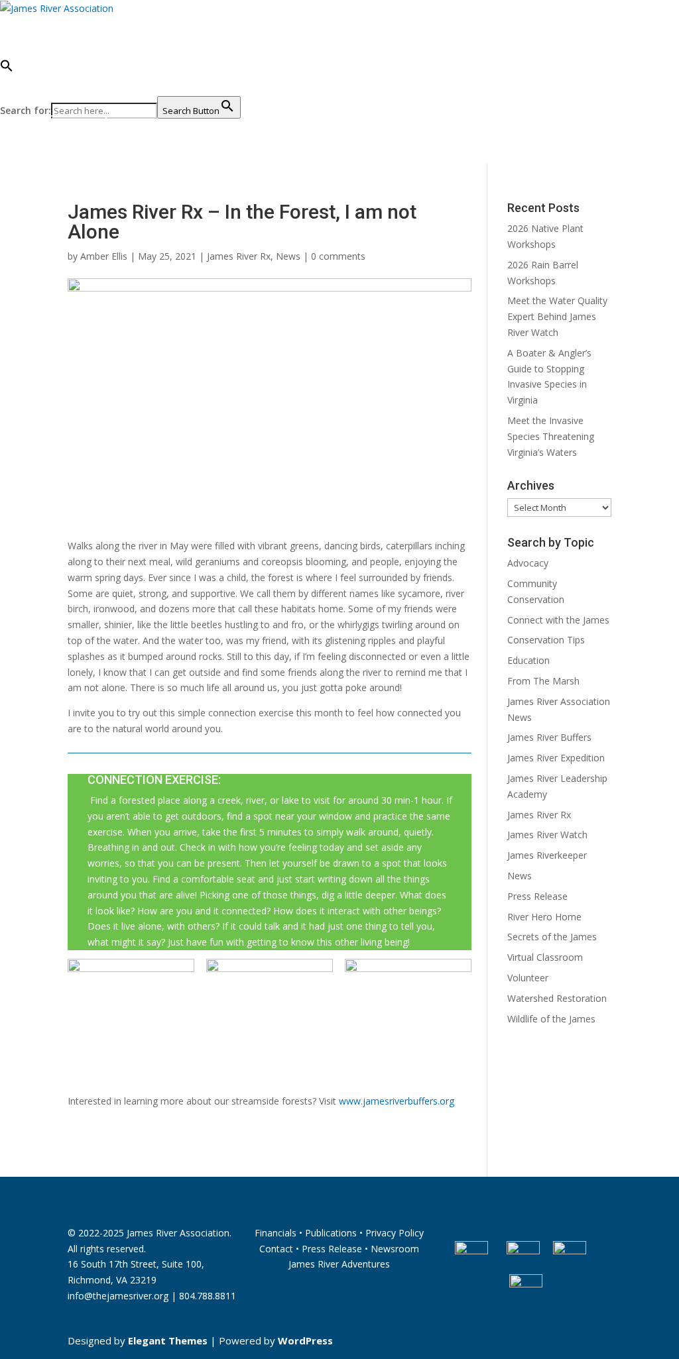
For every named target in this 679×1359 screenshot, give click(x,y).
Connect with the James (558, 620)
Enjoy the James (391, 23)
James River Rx (239, 256)
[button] (120, 77)
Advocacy (527, 563)
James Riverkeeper (547, 855)
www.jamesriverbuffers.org (396, 1101)
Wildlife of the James (551, 1018)
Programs (154, 23)
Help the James (514, 23)
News (288, 256)
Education (528, 660)
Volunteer (527, 977)
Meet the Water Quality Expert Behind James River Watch (557, 316)
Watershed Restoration (557, 998)
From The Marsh (543, 681)
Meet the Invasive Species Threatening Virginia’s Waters (550, 436)
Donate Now (53, 129)
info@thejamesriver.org (118, 1295)
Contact (276, 1248)
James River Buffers (549, 737)
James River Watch (547, 834)
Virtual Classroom (545, 957)
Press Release (537, 896)
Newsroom (395, 1248)
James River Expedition (556, 757)
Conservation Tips (546, 639)
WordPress (305, 1340)
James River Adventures (339, 1264)
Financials (275, 1232)
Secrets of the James (552, 936)
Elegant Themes (168, 1340)
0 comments (338, 256)
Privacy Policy (394, 1232)
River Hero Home (544, 916)
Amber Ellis (103, 256)
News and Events (263, 23)
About (77, 23)
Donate (21, 23)
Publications (331, 1232)
